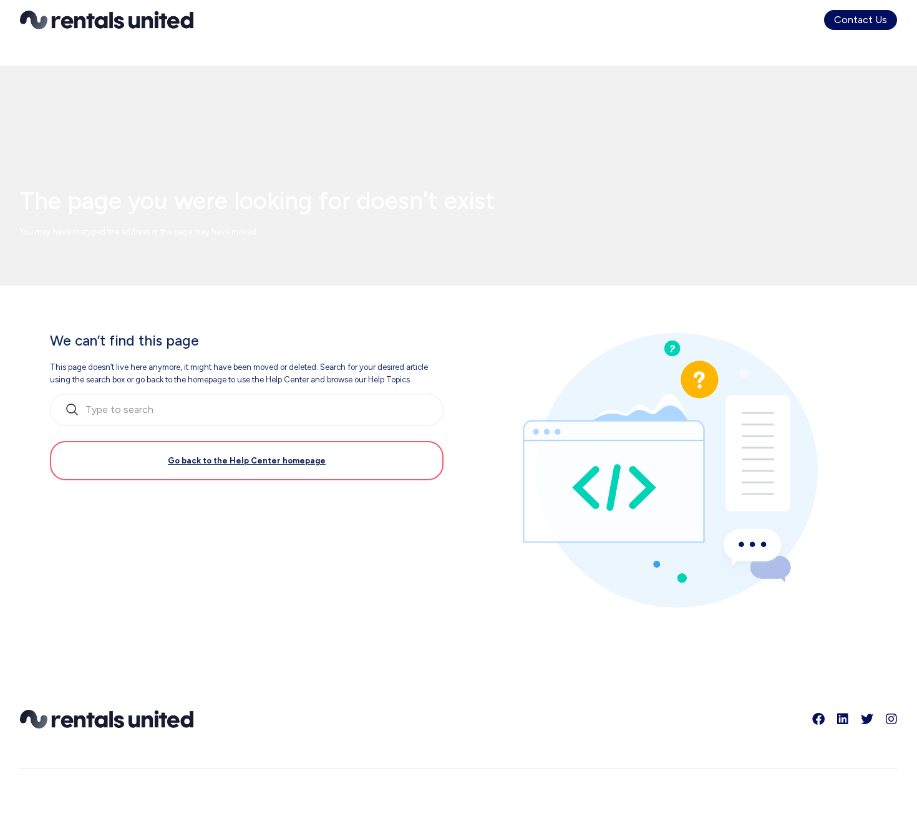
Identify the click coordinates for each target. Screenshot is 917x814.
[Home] (106, 20)
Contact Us (860, 20)
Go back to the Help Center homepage (247, 460)
